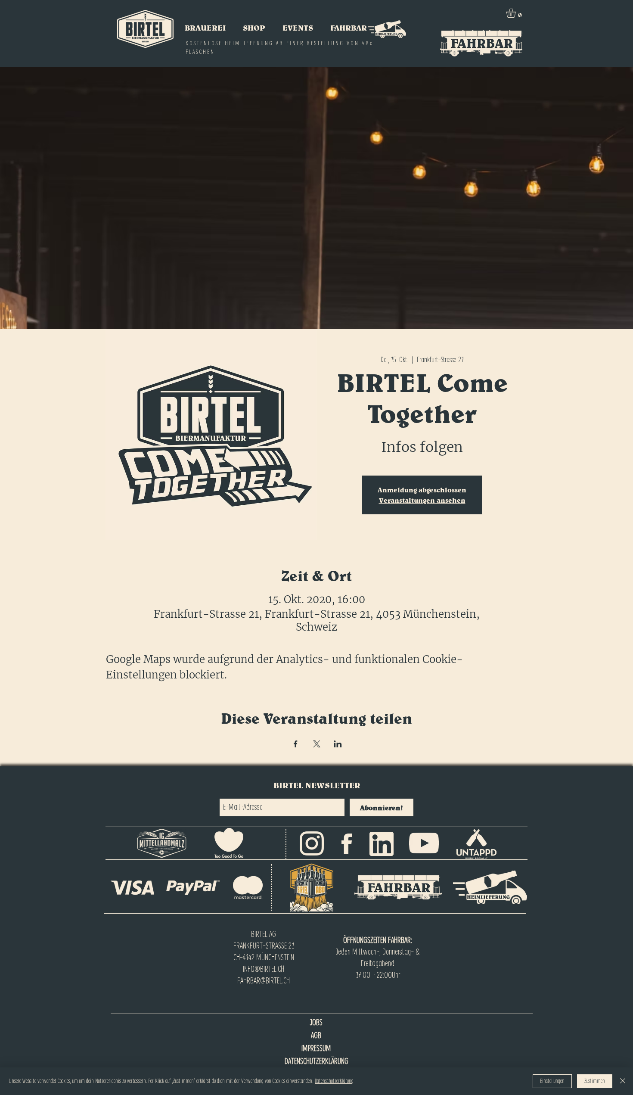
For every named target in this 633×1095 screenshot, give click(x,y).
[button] (517, 13)
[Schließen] (622, 1081)
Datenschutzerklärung (334, 1081)
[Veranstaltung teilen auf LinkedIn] (338, 743)
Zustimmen (594, 1081)
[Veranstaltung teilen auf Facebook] (296, 743)
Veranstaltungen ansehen (422, 500)
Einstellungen (552, 1081)
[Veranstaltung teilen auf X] (317, 743)
